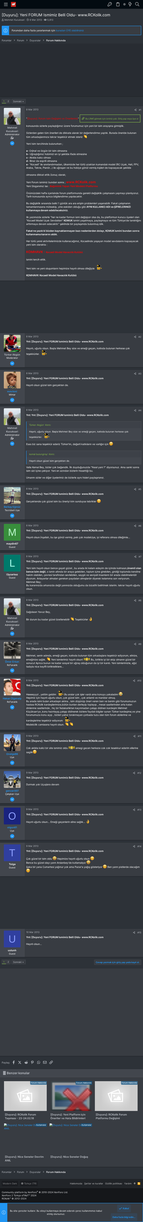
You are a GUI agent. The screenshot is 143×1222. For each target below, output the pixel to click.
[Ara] (137, 4)
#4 (139, 410)
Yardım (127, 1183)
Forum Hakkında (38, 1083)
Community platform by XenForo (35, 1192)
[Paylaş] (135, 110)
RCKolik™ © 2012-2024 (14, 1198)
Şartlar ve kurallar (93, 1183)
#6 (139, 525)
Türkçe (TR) (30, 1183)
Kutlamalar (41, 1125)
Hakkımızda (76, 1183)
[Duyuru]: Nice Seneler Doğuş (69, 1156)
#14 (139, 846)
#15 (139, 932)
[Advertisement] (71, 70)
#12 (139, 773)
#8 (139, 600)
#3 (139, 373)
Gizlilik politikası (113, 1183)
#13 (139, 809)
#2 (139, 336)
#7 (140, 556)
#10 (139, 680)
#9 (139, 644)
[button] (6, 4)
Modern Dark (10, 1183)
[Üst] (135, 1183)
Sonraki (17, 101)
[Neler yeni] (130, 4)
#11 (139, 736)
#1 (140, 109)
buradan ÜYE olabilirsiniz (70, 30)
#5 (139, 489)
